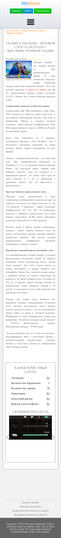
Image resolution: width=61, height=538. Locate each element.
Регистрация (42, 10)
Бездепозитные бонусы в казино (30, 510)
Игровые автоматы (30, 506)
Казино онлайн (30, 502)
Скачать (16, 10)
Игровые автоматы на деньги (30, 514)
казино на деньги (37, 89)
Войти (28, 10)
